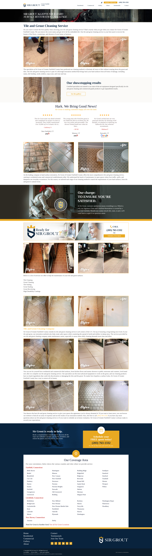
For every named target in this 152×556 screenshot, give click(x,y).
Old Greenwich (57, 492)
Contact (126, 5)
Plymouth (55, 514)
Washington (81, 514)
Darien (29, 484)
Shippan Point (81, 495)
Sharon (79, 503)
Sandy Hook (81, 484)
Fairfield (29, 489)
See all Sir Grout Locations (59, 525)
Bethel (29, 473)
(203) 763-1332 (124, 2)
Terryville (80, 506)
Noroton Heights (57, 486)
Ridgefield (80, 473)
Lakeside (30, 511)
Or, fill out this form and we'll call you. (101, 446)
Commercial (91, 5)
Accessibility (26, 552)
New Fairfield (56, 478)
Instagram (52, 543)
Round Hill (80, 481)
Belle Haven (31, 470)
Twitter (59, 543)
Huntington (55, 470)
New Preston (56, 503)
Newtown (55, 481)
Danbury (29, 481)
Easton (29, 486)
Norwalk (55, 489)
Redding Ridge (82, 470)
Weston (104, 481)
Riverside (80, 478)
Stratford (105, 476)
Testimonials (117, 5)
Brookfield (30, 476)
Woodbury (105, 506)
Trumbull (105, 478)
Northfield (55, 509)
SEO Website (118, 552)
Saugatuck (80, 486)
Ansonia (29, 520)
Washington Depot (108, 501)
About (107, 5)
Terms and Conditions (44, 552)
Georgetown (31, 492)
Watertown (105, 503)
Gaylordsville (31, 506)
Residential (80, 5)
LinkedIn (67, 543)
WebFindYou (126, 552)
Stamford (105, 473)
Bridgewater (31, 503)
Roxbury (80, 501)
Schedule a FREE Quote (110, 2)
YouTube (63, 543)
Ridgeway (80, 476)
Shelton (79, 489)
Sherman (80, 492)
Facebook (56, 543)
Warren (79, 511)
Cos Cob (29, 478)
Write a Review (101, 2)
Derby (54, 520)
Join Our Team (57, 538)
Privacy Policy (34, 552)
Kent (28, 509)
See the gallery (76, 94)
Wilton (104, 486)
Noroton (54, 484)
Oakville (54, 511)
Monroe (54, 473)
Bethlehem (30, 501)
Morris (29, 514)
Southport (105, 470)
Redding (54, 495)
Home (26, 533)
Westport (105, 484)
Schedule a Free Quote (114, 236)
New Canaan (56, 476)
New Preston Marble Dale (60, 506)
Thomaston (80, 509)
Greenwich (30, 495)
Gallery (100, 5)
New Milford (56, 501)
